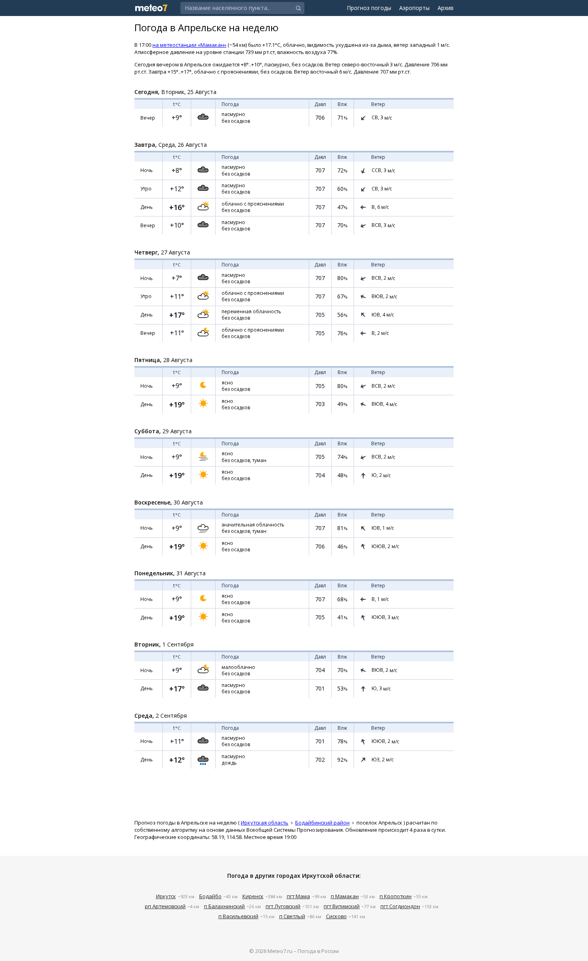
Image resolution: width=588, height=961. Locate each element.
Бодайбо (210, 896)
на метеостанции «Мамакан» (189, 44)
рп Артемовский (165, 906)
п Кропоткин (396, 896)
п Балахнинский (224, 906)
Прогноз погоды (369, 8)
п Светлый (292, 916)
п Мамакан (345, 896)
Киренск (253, 896)
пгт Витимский (342, 906)
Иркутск (166, 896)
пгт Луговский (283, 906)
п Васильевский (238, 916)
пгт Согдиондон (400, 906)
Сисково (336, 916)
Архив (446, 8)
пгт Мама (298, 896)
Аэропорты (414, 8)
